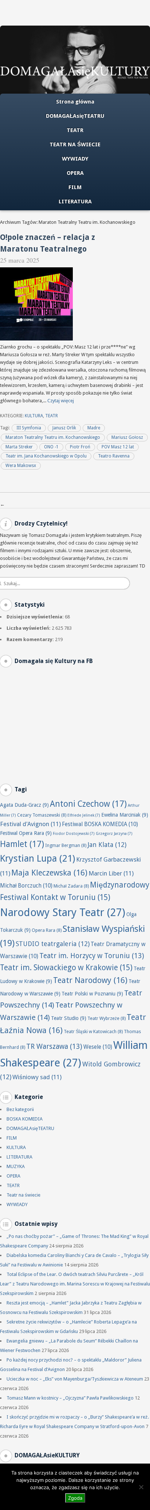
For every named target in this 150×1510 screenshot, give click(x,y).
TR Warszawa (54, 1046)
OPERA (75, 173)
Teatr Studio (68, 1018)
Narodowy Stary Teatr (62, 912)
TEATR (75, 130)
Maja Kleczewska (49, 872)
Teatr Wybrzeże (106, 1018)
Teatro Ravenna (114, 456)
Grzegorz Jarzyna (114, 833)
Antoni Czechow (88, 804)
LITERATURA (75, 201)
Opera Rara (47, 930)
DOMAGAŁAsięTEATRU (75, 116)
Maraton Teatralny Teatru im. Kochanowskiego (52, 437)
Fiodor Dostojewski (74, 833)
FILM (75, 187)
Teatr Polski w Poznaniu (92, 994)
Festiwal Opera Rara (26, 833)
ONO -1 (51, 446)
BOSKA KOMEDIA (25, 1119)
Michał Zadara (71, 886)
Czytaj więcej (60, 400)
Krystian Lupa (37, 858)
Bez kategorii (20, 1109)
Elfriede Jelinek (83, 815)
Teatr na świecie (23, 1195)
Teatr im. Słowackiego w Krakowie (66, 967)
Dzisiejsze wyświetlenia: (36, 617)
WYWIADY (75, 158)
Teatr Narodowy (90, 980)
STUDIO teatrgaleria (53, 944)
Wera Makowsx (20, 465)
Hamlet (22, 844)
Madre (93, 427)
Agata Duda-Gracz (24, 805)
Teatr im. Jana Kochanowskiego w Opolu (46, 456)
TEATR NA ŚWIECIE (75, 144)
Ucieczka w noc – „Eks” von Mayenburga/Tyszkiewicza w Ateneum (75, 1379)
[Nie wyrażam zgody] (141, 1487)
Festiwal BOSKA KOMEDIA (100, 824)
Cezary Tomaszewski (41, 815)
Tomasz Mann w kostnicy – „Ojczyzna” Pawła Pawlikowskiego (70, 1398)
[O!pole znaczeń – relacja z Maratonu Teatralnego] (36, 339)
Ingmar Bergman (65, 845)
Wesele (97, 1047)
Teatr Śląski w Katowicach (93, 1031)
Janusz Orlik (64, 427)
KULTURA (34, 415)
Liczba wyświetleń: (29, 628)
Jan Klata (106, 844)
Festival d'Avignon (30, 824)
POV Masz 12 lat (118, 446)
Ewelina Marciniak (124, 815)
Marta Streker (19, 446)
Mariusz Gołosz (127, 437)
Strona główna (75, 101)
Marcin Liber (111, 873)
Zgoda (75, 1498)
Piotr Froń (80, 446)
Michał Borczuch (26, 885)
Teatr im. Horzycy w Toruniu (91, 956)
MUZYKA (16, 1166)
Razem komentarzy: (31, 639)
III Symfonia (28, 427)
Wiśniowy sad (37, 1077)
